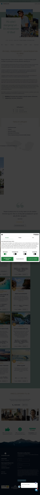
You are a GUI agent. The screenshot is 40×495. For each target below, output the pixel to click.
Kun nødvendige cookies (7, 259)
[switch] (15, 254)
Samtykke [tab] (7, 237)
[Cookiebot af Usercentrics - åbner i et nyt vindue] (34, 234)
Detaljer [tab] (20, 237)
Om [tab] (33, 237)
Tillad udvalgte (20, 258)
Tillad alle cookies (32, 258)
